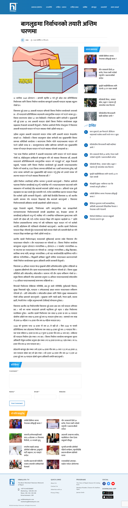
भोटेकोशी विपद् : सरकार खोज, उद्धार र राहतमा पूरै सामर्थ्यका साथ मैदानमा (103, 165)
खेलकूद (94, 7)
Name (12, 392)
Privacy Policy (55, 492)
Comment (13, 371)
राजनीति (49, 7)
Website (62, 392)
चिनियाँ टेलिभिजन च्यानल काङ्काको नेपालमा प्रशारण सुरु (102, 218)
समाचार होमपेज (36, 7)
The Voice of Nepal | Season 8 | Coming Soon (88, 483)
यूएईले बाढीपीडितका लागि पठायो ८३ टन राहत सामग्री (104, 175)
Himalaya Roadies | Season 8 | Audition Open (88, 488)
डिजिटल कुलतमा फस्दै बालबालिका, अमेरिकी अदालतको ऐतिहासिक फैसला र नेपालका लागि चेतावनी (104, 206)
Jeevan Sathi (80, 492)
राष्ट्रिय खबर (74, 7)
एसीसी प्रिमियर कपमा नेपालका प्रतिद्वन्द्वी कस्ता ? (103, 195)
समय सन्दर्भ (115, 7)
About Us (54, 483)
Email (36, 392)
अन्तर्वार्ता (104, 7)
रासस (27, 40)
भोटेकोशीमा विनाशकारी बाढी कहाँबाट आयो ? (103, 146)
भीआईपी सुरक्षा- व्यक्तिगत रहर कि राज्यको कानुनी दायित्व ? (101, 185)
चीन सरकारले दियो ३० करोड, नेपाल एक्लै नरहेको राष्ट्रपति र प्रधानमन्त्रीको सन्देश (104, 156)
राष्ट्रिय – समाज (61, 7)
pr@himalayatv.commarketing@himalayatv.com (30, 500)
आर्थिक (85, 7)
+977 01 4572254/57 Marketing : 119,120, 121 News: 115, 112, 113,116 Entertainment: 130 (29, 492)
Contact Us (54, 486)
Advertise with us (56, 489)
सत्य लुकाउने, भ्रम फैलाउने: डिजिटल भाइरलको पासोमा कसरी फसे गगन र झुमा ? (104, 134)
